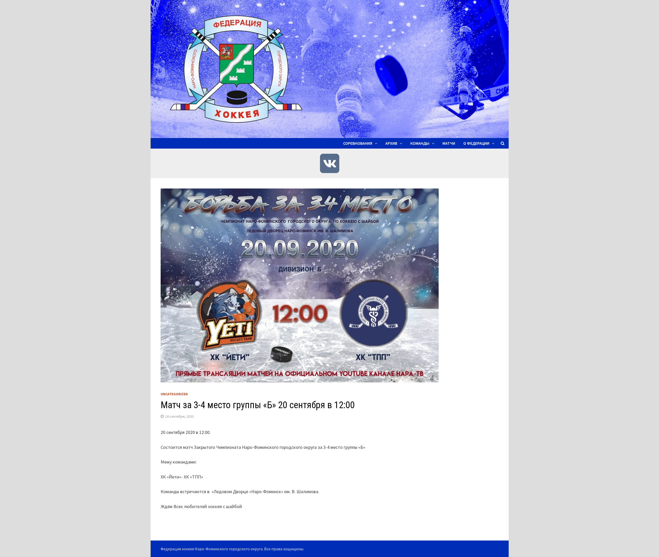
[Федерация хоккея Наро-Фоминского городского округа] (330, 68)
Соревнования (357, 143)
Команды (419, 143)
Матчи (449, 143)
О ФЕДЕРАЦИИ (476, 143)
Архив (391, 143)
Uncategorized (174, 394)
